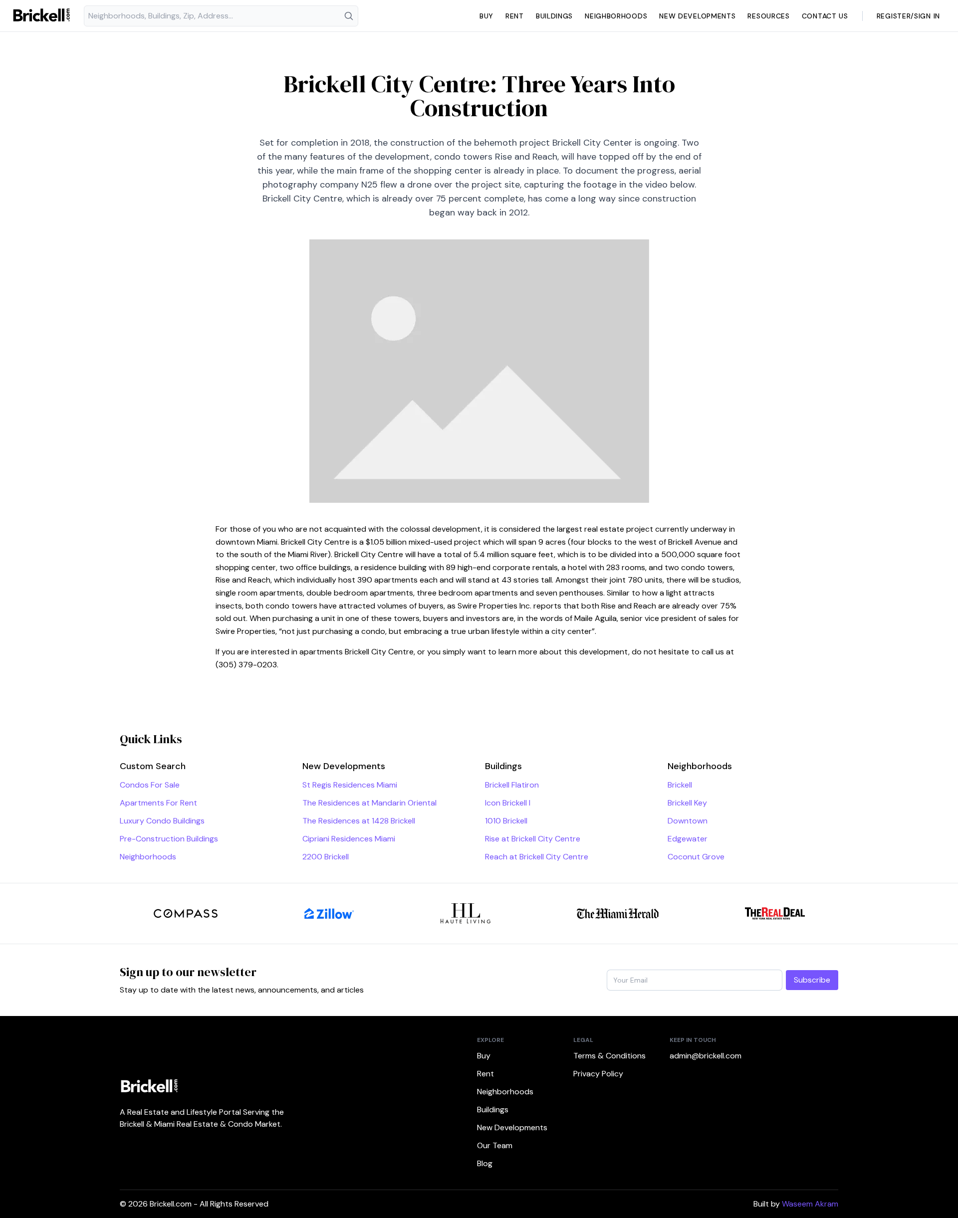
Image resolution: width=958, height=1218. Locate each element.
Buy (486, 15)
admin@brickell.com (705, 1055)
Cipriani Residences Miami (348, 838)
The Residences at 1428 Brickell (358, 820)
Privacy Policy (598, 1073)
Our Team (494, 1145)
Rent (514, 15)
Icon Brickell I (507, 803)
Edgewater (688, 838)
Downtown (688, 820)
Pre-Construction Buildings (169, 838)
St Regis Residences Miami (349, 785)
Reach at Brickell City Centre (536, 856)
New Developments (697, 15)
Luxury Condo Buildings (162, 820)
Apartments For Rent (158, 803)
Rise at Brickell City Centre (532, 838)
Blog (484, 1163)
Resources (768, 15)
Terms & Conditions (609, 1055)
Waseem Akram (810, 1204)
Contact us (825, 15)
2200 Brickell (325, 856)
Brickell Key (687, 803)
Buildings (554, 15)
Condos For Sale (150, 785)
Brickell (680, 785)
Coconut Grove (696, 856)
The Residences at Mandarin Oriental (369, 803)
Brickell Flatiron (512, 785)
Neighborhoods (616, 15)
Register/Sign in (908, 15)
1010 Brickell (506, 820)
